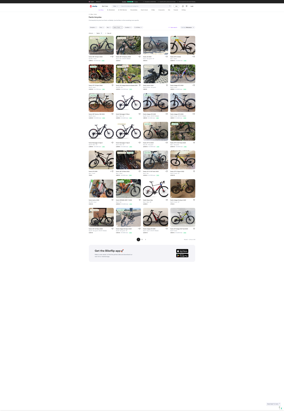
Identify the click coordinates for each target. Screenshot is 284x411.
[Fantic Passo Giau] (155, 188)
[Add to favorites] (112, 56)
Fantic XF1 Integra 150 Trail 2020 (179, 229)
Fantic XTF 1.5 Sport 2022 (177, 171)
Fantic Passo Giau (148, 200)
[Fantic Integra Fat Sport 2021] (182, 188)
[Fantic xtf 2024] (155, 45)
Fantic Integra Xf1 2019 (149, 229)
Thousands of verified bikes (150, 1)
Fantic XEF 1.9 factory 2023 (123, 57)
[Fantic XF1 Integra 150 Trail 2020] (182, 217)
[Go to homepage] (93, 6)
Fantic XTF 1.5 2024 (148, 143)
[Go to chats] (183, 6)
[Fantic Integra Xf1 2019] (155, 217)
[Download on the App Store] (182, 251)
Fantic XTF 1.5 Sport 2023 (96, 85)
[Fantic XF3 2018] (101, 160)
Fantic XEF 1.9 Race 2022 (122, 171)
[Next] (145, 239)
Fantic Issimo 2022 (148, 85)
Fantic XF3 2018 (93, 171)
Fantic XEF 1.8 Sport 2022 (96, 57)
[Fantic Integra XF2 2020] (182, 73)
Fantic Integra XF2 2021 (149, 114)
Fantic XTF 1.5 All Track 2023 (178, 143)
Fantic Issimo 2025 (94, 200)
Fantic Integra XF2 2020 (176, 85)
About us (98, 1)
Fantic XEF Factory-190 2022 (97, 114)
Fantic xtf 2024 (147, 57)
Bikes (92, 14)
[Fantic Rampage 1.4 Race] (128, 102)
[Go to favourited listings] (186, 6)
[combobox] (146, 6)
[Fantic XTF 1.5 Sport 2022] (182, 160)
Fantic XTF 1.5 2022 (175, 57)
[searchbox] (146, 6)
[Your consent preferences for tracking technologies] (281, 408)
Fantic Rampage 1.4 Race (123, 114)
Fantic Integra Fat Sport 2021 (178, 200)
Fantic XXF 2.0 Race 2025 (96, 229)
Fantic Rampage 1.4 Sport (96, 143)
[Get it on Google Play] (182, 256)
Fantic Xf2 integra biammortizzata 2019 (126, 85)
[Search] (170, 6)
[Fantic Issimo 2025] (101, 188)
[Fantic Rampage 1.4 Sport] (101, 131)
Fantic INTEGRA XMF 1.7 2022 (124, 200)
